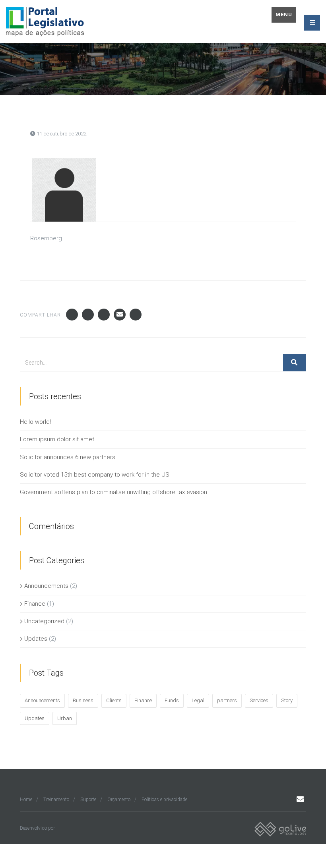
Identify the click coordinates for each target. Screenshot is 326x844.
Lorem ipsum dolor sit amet (57, 439)
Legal (198, 700)
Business (83, 700)
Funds (172, 700)
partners (227, 700)
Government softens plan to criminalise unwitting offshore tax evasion (113, 492)
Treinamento (56, 799)
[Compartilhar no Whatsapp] (136, 315)
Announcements (46, 585)
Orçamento (118, 799)
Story (287, 700)
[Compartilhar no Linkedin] (104, 315)
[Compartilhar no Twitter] (88, 315)
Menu (284, 14)
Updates (35, 638)
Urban (64, 718)
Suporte (88, 799)
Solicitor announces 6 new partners (67, 457)
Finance (34, 603)
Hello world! (35, 421)
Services (259, 700)
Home (26, 799)
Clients (114, 700)
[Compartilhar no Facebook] (72, 315)
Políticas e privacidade (164, 799)
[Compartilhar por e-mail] (120, 315)
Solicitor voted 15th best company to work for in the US (94, 474)
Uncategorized (44, 621)
